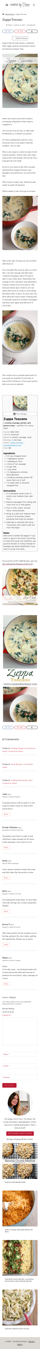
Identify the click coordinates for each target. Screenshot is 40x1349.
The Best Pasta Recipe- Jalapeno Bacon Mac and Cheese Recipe (19, 1280)
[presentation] (20, 1161)
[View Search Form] (33, 4)
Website (6, 1077)
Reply (6, 814)
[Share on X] (32, 31)
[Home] (3, 14)
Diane (10, 25)
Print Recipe (21, 414)
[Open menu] (7, 5)
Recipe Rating (8, 1008)
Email (6, 1066)
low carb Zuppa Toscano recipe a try (17, 564)
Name (6, 1054)
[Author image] (3, 25)
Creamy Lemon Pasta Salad (17, 1329)
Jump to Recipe (21, 38)
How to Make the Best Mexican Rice (19, 1231)
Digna (5, 958)
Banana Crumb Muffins (15, 1182)
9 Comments (31, 25)
